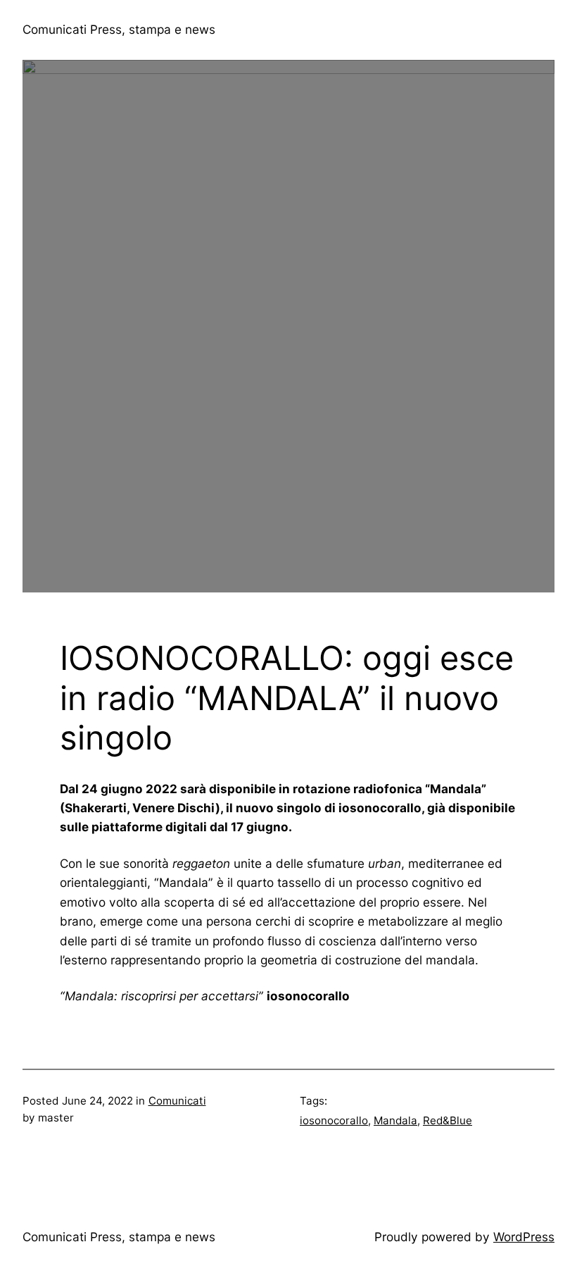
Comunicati (177, 1100)
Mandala (395, 1120)
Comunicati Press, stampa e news (119, 29)
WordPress (523, 1236)
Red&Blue (447, 1120)
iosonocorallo (334, 1120)
